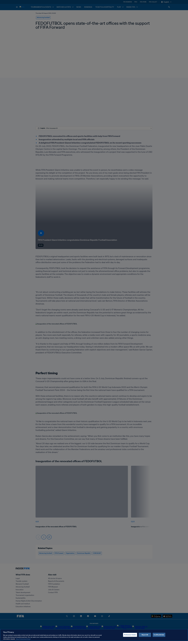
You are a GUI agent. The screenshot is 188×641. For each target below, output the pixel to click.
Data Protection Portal (23, 639)
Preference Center (130, 635)
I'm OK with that (159, 635)
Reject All (145, 635)
